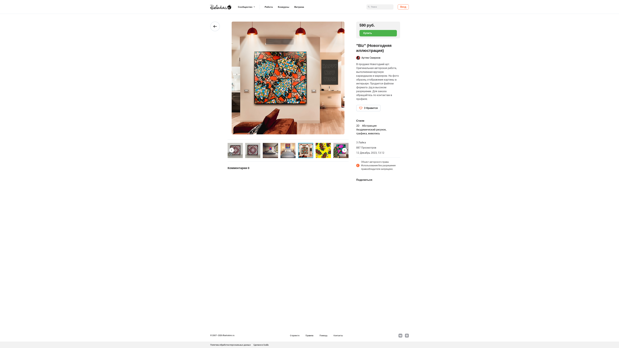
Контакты (338, 335)
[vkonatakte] (400, 336)
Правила (309, 335)
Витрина (299, 7)
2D (357, 125)
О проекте (294, 335)
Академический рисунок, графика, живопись (371, 131)
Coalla (266, 345)
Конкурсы (283, 7)
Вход (403, 6)
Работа (269, 7)
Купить (367, 33)
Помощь (323, 335)
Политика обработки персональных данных (230, 345)
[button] (231, 150)
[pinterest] (407, 336)
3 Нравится (371, 108)
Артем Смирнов (370, 57)
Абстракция (369, 125)
